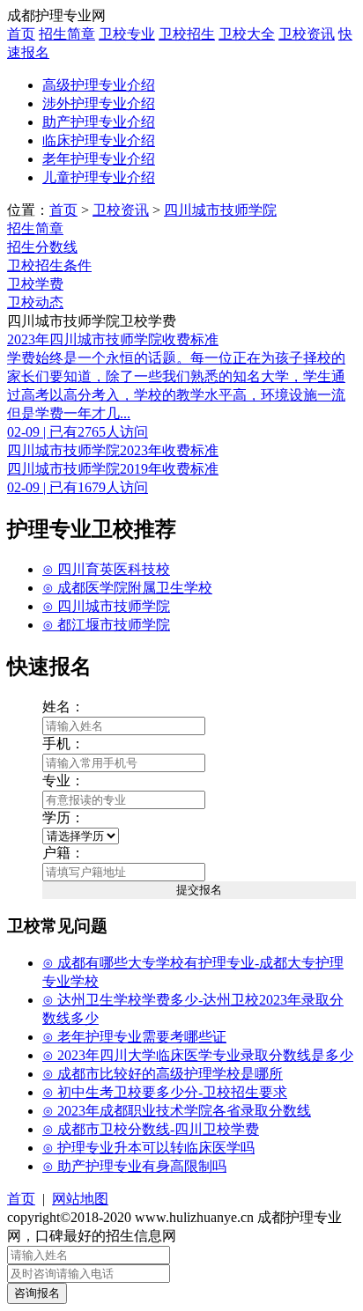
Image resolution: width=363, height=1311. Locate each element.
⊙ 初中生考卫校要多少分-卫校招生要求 (164, 1092)
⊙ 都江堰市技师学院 (106, 624)
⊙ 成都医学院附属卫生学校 (127, 587)
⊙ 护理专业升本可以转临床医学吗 (148, 1147)
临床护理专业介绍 (98, 140)
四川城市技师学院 (220, 210)
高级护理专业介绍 (98, 84)
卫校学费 (35, 283)
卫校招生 (187, 33)
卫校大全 (247, 33)
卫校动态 (35, 302)
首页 (21, 33)
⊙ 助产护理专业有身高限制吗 (134, 1166)
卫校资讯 (306, 33)
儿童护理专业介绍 (98, 177)
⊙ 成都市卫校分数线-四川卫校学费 (150, 1129)
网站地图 (80, 1198)
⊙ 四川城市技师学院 (106, 606)
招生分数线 (42, 246)
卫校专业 (127, 33)
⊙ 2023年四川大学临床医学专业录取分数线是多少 (197, 1055)
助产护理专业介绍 (98, 121)
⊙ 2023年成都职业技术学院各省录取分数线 (176, 1110)
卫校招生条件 (49, 265)
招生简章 (67, 33)
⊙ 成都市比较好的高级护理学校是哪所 (162, 1073)
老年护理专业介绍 (98, 158)
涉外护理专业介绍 (98, 103)
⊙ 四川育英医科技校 (106, 569)
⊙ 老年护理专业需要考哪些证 (134, 1036)
